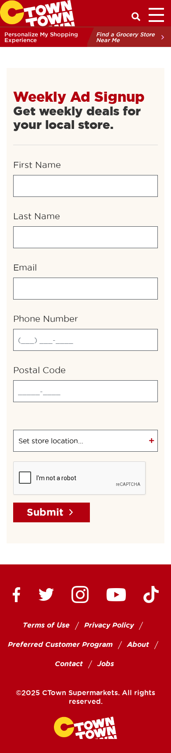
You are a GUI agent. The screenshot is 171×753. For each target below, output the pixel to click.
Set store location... (50, 441)
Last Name (36, 216)
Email (25, 267)
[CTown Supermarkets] (37, 12)
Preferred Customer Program (60, 644)
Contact (69, 664)
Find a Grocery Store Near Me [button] (125, 37)
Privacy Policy (109, 625)
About (138, 644)
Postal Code (39, 370)
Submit (45, 512)
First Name (37, 165)
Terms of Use (46, 625)
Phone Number (45, 319)
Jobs (105, 664)
